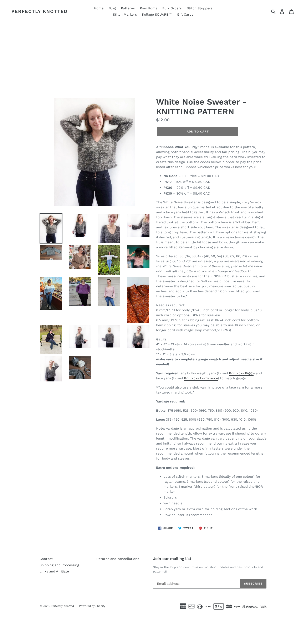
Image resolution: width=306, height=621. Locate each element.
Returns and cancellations (117, 559)
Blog (112, 8)
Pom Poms (148, 8)
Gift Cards (185, 14)
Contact (46, 559)
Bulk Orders (172, 8)
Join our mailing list (172, 558)
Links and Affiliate (54, 571)
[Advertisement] (153, 54)
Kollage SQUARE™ (157, 14)
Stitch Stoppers (199, 8)
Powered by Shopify (92, 605)
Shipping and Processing (59, 565)
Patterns (128, 8)
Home (98, 8)
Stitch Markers (125, 14)
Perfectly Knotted (39, 11)
